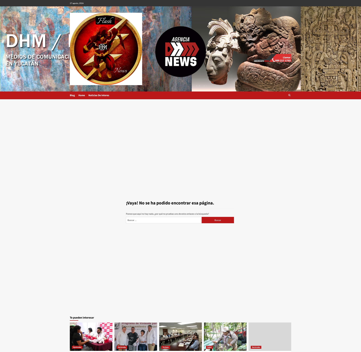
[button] (289, 95)
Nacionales (77, 347)
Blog (72, 95)
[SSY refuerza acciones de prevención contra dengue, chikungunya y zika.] (225, 336)
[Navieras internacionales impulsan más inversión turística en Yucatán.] (180, 336)
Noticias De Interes (98, 95)
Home (81, 95)
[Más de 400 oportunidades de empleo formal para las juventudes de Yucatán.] (91, 336)
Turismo (166, 347)
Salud (209, 347)
